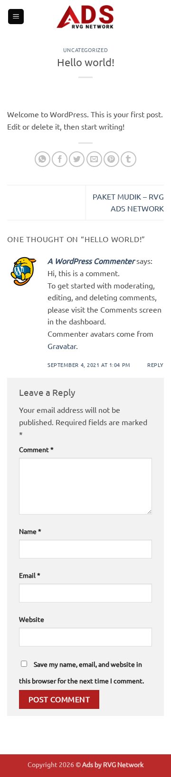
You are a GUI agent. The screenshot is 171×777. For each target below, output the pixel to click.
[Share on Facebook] (59, 159)
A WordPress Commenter (91, 260)
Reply (155, 364)
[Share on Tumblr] (128, 159)
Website (31, 619)
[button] (16, 17)
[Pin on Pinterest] (111, 159)
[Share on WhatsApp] (42, 159)
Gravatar (62, 345)
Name (30, 531)
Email (29, 575)
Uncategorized (85, 49)
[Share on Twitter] (77, 159)
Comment (36, 449)
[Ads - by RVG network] (85, 16)
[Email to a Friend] (94, 159)
